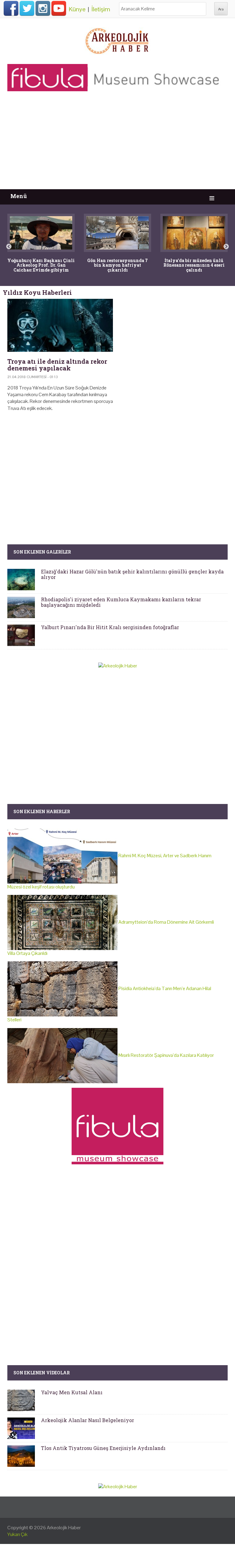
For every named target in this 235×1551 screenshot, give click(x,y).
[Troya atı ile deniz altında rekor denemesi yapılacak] (60, 325)
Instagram (42, 8)
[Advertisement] (117, 143)
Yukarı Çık (17, 1534)
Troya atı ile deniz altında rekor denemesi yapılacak (57, 364)
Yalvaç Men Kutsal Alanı (72, 1392)
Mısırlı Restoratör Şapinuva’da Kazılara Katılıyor (166, 1055)
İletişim (100, 9)
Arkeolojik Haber (64, 1527)
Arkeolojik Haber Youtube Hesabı (58, 8)
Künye (77, 9)
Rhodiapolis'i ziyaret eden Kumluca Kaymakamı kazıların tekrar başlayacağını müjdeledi (121, 602)
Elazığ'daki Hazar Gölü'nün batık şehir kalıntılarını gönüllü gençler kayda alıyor (132, 574)
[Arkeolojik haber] (117, 39)
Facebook (11, 8)
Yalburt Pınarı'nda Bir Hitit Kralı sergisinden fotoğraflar (110, 627)
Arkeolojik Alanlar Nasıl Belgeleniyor (87, 1420)
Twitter (27, 8)
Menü (18, 196)
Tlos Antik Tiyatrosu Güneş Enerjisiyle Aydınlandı (103, 1448)
